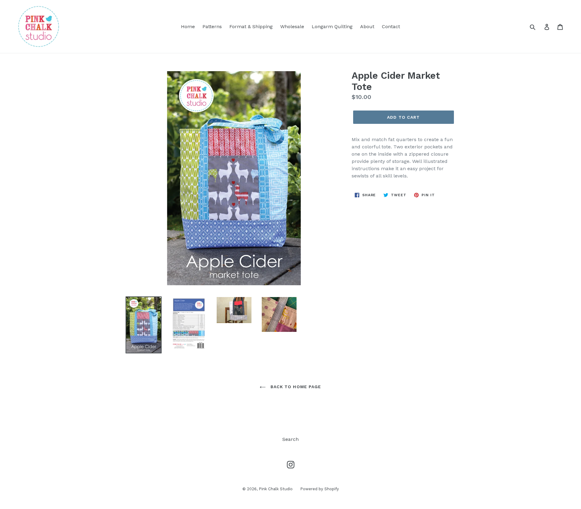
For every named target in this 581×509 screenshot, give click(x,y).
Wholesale (292, 26)
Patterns (212, 26)
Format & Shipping (251, 26)
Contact (391, 26)
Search (290, 439)
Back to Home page (295, 386)
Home (188, 26)
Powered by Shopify (319, 489)
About (367, 26)
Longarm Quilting (332, 26)
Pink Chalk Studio (276, 489)
